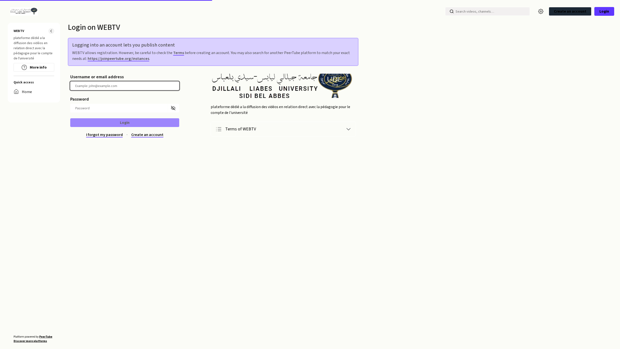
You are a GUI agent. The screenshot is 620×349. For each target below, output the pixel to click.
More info (38, 67)
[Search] (452, 11)
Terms (178, 53)
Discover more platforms (30, 341)
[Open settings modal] (541, 11)
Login (604, 11)
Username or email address (97, 77)
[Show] (173, 108)
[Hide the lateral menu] (51, 31)
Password (79, 99)
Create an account (147, 135)
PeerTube (45, 337)
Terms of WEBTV (240, 129)
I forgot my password (104, 135)
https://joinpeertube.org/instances (118, 58)
